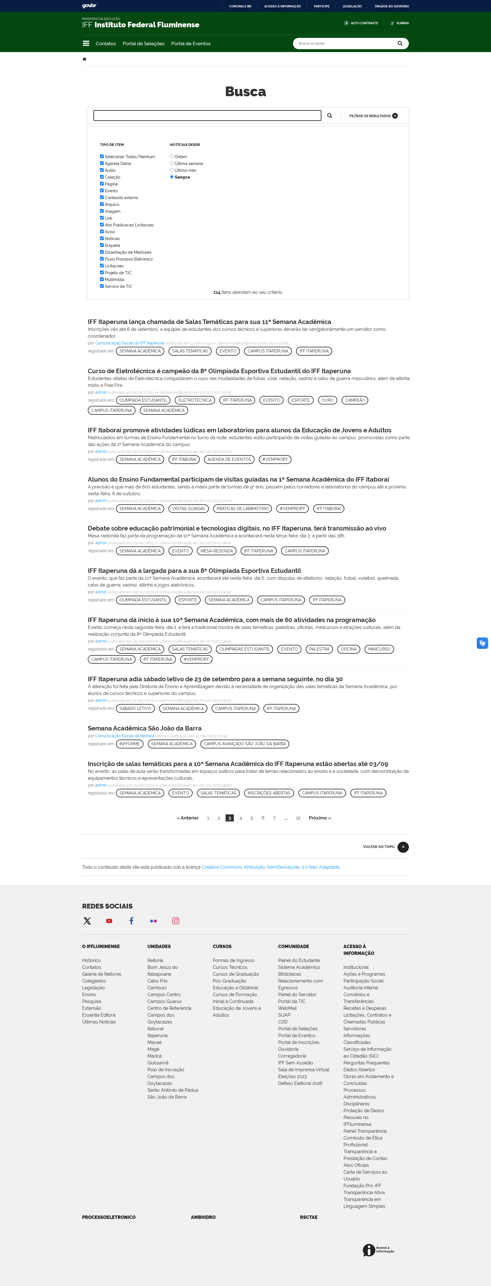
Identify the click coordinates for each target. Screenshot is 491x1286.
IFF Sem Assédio (295, 1063)
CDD (283, 1022)
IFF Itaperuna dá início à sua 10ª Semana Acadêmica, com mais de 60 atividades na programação (232, 620)
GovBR (89, 6)
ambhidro (203, 1217)
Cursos (222, 946)
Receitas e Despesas (365, 1008)
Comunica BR (240, 6)
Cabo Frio (157, 981)
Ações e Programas (364, 974)
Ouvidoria (288, 1049)
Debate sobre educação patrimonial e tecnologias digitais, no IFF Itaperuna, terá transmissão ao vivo (237, 528)
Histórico (91, 960)
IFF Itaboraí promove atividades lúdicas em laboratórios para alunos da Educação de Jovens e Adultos (240, 430)
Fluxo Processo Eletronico (129, 259)
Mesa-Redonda (217, 551)
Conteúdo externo (121, 197)
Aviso (110, 232)
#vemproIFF (275, 459)
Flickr (153, 920)
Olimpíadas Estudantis (245, 649)
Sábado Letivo (135, 708)
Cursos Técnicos (230, 967)
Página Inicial (85, 59)
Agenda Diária (118, 163)
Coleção (112, 177)
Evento (111, 191)
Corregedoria (292, 1056)
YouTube (109, 920)
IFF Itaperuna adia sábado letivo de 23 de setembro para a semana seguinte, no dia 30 (215, 679)
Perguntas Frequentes (367, 1063)
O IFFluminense (101, 946)
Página (111, 184)
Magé (153, 1049)
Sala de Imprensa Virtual (303, 1069)
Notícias (112, 238)
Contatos (106, 43)
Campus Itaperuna (268, 351)
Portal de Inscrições (299, 1042)
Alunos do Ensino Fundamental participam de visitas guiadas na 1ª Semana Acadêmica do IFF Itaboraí (238, 479)
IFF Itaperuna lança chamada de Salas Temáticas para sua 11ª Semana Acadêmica (209, 321)
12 (298, 818)
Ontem (181, 156)
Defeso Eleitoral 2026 (300, 1083)
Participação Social (364, 981)
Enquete (112, 245)
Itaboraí (155, 1028)
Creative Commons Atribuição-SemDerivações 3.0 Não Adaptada (271, 867)
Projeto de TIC (118, 273)
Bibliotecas (289, 974)
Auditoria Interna (361, 987)
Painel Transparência (365, 1131)
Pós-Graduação (229, 981)
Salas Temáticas (190, 351)
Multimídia (114, 279)
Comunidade (293, 946)
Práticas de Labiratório (243, 508)
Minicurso (379, 649)
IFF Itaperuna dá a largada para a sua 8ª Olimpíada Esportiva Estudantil (194, 570)
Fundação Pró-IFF (362, 1185)
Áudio (110, 170)
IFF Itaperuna (314, 351)
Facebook (131, 920)
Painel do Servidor (297, 994)
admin (101, 392)
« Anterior (188, 818)
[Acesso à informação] (379, 1251)
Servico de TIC (118, 286)
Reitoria (155, 960)
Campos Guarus (164, 1001)
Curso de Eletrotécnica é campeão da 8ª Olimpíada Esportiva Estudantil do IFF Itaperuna (219, 371)
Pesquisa (91, 1001)
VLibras (402, 23)
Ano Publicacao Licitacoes (129, 225)
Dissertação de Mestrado (128, 252)
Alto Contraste (364, 23)
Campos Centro (164, 994)
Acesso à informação (282, 6)
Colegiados (94, 981)
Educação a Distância (235, 987)
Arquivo (112, 204)
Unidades (159, 946)
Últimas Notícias (99, 1022)
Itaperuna (157, 1035)
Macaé (154, 1042)
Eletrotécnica (194, 400)
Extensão (91, 1008)
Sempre (182, 177)
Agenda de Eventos (229, 459)
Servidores (355, 1028)
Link (109, 218)
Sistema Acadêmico (299, 967)
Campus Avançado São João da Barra (245, 744)
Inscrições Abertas (269, 793)
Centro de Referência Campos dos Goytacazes (169, 1015)
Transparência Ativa (364, 1192)
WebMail (287, 1008)
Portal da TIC (291, 1001)
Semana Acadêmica (140, 351)
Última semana (189, 163)
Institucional (356, 967)
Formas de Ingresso (234, 960)
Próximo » (320, 818)
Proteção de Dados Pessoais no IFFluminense (364, 1117)
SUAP (284, 1015)
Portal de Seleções (144, 43)
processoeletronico (109, 1217)
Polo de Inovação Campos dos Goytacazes (165, 1076)
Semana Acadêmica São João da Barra (145, 728)
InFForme (130, 744)
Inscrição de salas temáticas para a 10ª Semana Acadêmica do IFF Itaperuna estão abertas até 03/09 (238, 763)
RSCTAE (309, 1217)
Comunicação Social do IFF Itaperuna (130, 343)
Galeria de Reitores (101, 974)
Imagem (112, 211)
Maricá (154, 1056)
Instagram (175, 920)
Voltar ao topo (379, 847)
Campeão (355, 400)
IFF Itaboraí (184, 459)
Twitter (87, 920)
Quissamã (157, 1063)
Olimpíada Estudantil (143, 400)
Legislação (352, 6)
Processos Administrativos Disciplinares (360, 1097)
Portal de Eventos (191, 43)
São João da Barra (167, 1097)
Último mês (185, 170)
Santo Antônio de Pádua (172, 1090)
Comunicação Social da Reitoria (124, 736)
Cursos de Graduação (236, 974)
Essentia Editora (99, 1015)
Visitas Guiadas (188, 508)
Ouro (328, 400)
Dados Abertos (359, 1069)
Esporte (301, 400)
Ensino (89, 994)
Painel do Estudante (299, 960)
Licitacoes (114, 266)
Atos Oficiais (356, 1165)
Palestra (319, 649)
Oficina (349, 649)
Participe (322, 6)
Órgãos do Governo (392, 6)
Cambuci (157, 987)
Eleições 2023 (292, 1076)
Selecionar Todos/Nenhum (130, 156)
